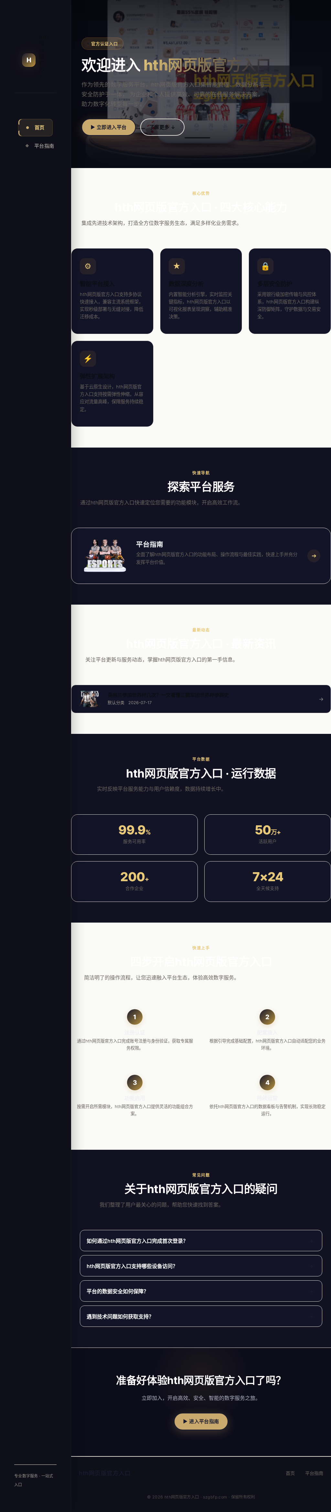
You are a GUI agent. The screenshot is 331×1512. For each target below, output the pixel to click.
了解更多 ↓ (162, 127)
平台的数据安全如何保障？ (200, 1291)
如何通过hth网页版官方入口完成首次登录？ (200, 1241)
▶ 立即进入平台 (109, 127)
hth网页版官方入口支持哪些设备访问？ (200, 1266)
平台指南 (39, 146)
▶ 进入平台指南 (201, 1421)
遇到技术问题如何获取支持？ (200, 1316)
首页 (35, 127)
